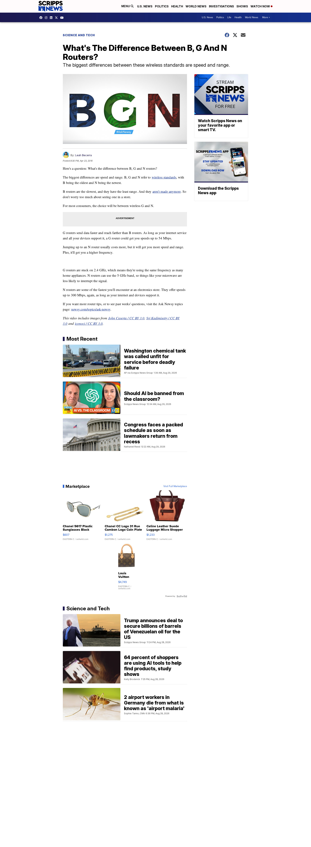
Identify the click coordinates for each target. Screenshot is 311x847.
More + (266, 17)
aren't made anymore (166, 191)
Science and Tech (79, 35)
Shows (242, 6)
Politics (162, 6)
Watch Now (261, 6)
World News (196, 6)
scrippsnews (41, 17)
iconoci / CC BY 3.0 (89, 323)
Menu (126, 6)
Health (177, 6)
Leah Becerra (83, 155)
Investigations (221, 6)
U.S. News (144, 6)
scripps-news (52, 17)
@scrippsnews (62, 17)
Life (229, 17)
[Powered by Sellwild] (182, 596)
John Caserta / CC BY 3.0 (126, 318)
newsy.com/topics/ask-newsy (90, 309)
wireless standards (164, 177)
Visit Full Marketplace (175, 486)
